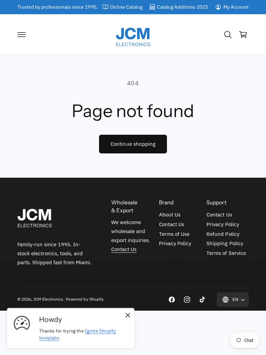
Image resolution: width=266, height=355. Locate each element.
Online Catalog (126, 7)
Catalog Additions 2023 (182, 7)
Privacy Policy (175, 243)
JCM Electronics (48, 299)
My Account (236, 7)
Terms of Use (174, 234)
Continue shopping (133, 144)
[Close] (128, 315)
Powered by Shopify (84, 299)
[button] (21, 34)
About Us (169, 214)
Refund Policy (222, 234)
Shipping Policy (224, 243)
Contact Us (123, 249)
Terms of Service (226, 253)
